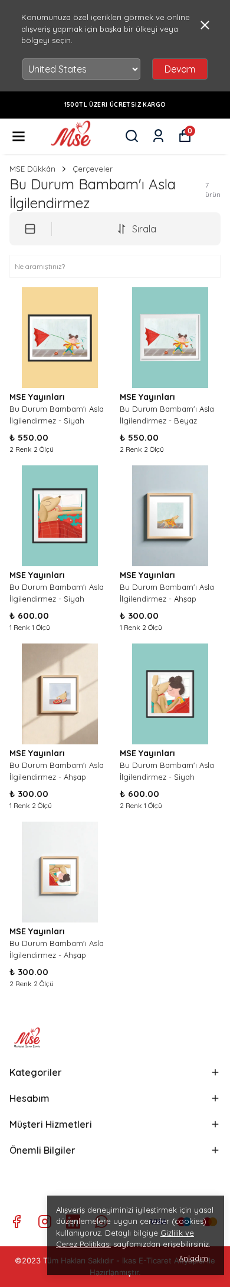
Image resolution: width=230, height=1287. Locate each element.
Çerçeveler (93, 168)
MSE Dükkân (32, 168)
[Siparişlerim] (158, 136)
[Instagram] (45, 1221)
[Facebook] (16, 1221)
